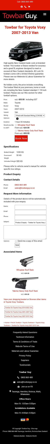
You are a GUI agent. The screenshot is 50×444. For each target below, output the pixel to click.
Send (17, 245)
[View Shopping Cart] (29, 7)
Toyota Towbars (28, 322)
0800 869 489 (21, 185)
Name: (6, 206)
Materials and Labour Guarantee (25, 351)
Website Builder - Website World (25, 436)
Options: (7, 241)
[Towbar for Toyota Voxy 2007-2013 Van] (25, 61)
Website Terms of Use (25, 346)
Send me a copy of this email (29, 241)
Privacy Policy (25, 355)
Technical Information (25, 337)
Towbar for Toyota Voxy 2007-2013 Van (18, 316)
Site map (34, 428)
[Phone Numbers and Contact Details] (25, 7)
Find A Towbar (16, 322)
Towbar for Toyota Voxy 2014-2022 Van (18, 307)
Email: (6, 188)
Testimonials (25, 365)
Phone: (6, 185)
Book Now (21, 138)
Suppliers (25, 360)
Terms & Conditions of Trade (25, 342)
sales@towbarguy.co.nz (25, 188)
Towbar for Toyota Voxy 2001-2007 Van (18, 312)
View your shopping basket (15, 299)
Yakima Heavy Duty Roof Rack (30, 130)
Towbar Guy (26, 428)
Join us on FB (27, 387)
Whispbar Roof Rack (26, 125)
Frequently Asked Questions (25, 332)
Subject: (6, 221)
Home (7, 322)
